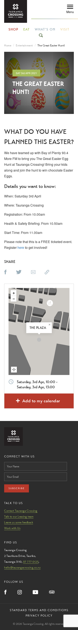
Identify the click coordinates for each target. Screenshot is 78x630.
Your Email (10, 471)
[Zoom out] (13, 299)
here (20, 247)
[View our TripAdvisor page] (52, 592)
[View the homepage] (15, 11)
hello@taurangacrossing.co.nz (22, 567)
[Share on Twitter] (19, 272)
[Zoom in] (13, 293)
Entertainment (24, 45)
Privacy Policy (39, 615)
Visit (64, 29)
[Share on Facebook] (5, 272)
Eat (26, 29)
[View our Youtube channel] (35, 592)
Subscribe (17, 488)
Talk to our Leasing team (18, 516)
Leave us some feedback (18, 522)
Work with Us (12, 528)
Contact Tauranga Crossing (20, 511)
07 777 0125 (31, 561)
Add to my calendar (41, 401)
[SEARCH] (41, 35)
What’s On (45, 29)
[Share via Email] (33, 272)
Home (7, 45)
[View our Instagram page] (19, 592)
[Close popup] (49, 324)
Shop (13, 29)
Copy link (51, 271)
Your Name (10, 461)
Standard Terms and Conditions (39, 610)
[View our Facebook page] (5, 592)
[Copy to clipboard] (47, 272)
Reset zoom (14, 369)
